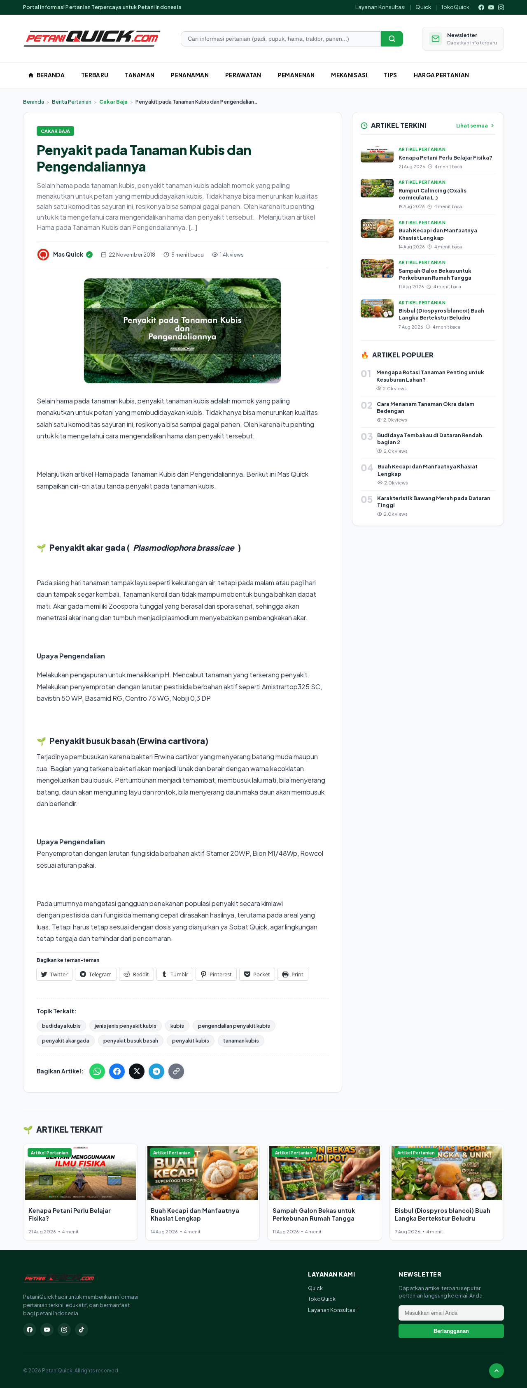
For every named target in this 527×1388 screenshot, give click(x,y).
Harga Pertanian (441, 75)
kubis (177, 1025)
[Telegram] (156, 1071)
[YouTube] (491, 7)
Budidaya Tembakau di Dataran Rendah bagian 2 (429, 438)
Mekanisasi (349, 75)
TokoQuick (455, 7)
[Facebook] (481, 7)
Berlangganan (451, 1331)
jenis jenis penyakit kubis (125, 1025)
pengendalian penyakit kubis (234, 1025)
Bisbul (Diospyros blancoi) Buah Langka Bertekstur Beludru (441, 314)
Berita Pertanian (71, 101)
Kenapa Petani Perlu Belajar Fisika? (445, 157)
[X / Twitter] (137, 1071)
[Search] (392, 38)
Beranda (51, 75)
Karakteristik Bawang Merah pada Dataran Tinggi (433, 501)
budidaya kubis (61, 1025)
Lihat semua (472, 125)
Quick (423, 7)
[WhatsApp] (97, 1071)
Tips (390, 75)
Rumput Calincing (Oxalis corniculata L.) (432, 194)
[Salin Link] (176, 1071)
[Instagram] (501, 7)
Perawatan (243, 75)
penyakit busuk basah (130, 1040)
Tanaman (139, 75)
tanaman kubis (241, 1040)
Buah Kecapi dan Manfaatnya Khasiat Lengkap (438, 234)
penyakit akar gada (65, 1040)
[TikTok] (81, 1329)
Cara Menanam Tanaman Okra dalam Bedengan (425, 407)
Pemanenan (296, 75)
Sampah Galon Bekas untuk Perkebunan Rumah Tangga (435, 274)
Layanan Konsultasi (380, 7)
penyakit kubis (190, 1040)
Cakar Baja (113, 101)
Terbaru (94, 75)
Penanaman (190, 75)
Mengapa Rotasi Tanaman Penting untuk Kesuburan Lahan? (430, 375)
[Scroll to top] (496, 1370)
